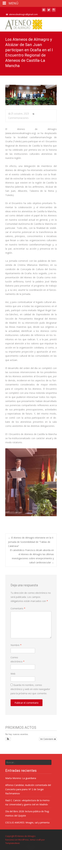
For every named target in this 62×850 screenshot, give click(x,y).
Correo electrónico (17, 659)
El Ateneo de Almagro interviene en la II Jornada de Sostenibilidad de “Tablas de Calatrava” (30, 541)
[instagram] (54, 10)
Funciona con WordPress (17, 839)
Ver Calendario (47, 738)
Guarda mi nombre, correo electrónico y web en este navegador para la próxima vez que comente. (30, 689)
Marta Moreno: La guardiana (20, 778)
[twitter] (49, 10)
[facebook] (44, 10)
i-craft (38, 839)
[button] (8, 739)
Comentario (18, 608)
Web (13, 673)
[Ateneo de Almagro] (21, 23)
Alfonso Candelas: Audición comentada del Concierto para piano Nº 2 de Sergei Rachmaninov (28, 789)
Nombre (16, 645)
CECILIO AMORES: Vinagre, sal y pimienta (27, 822)
